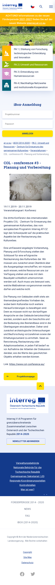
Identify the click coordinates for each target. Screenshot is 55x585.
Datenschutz (27, 562)
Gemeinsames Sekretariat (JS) (27, 476)
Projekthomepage (26, 376)
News (27, 508)
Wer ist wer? (27, 489)
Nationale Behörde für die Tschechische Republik (27, 469)
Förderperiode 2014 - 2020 (27, 502)
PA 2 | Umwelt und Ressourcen (31, 64)
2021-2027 (25, 19)
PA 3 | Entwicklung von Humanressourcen (26, 73)
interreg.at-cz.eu (36, 23)
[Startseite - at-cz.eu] (12, 6)
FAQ (27, 515)
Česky (33, 6)
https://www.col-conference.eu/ (27, 364)
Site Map (27, 557)
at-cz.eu (7, 143)
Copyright (27, 552)
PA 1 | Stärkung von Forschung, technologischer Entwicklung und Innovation (31, 53)
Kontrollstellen (27, 485)
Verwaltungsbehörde (27, 463)
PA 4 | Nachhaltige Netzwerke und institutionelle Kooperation (31, 85)
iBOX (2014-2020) (27, 522)
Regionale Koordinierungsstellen (27, 480)
